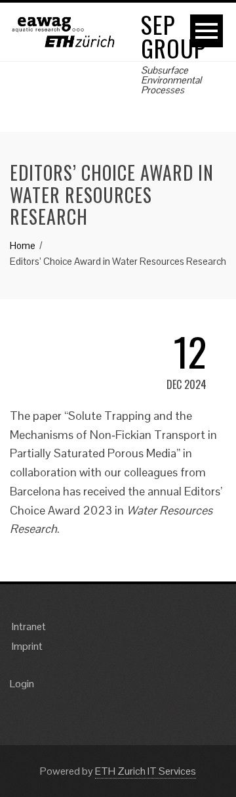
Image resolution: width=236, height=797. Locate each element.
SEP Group (173, 36)
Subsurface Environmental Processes (171, 80)
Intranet (29, 626)
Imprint (27, 646)
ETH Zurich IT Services (145, 771)
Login (22, 684)
